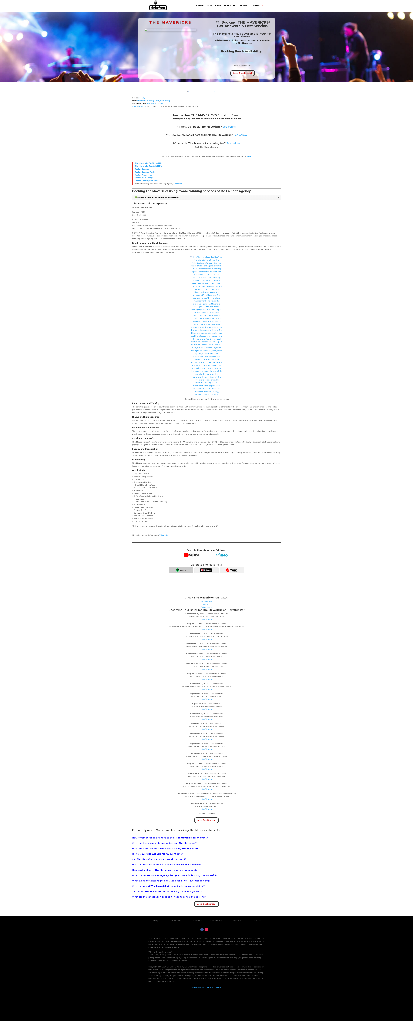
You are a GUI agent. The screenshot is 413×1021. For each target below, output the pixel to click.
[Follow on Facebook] (202, 929)
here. (248, 156)
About (218, 5)
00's (148, 103)
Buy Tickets (206, 619)
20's (157, 103)
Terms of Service (213, 987)
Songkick (207, 604)
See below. (229, 126)
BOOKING (200, 5)
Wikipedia (163, 535)
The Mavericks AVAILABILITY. (148, 166)
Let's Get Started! (242, 73)
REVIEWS (178, 184)
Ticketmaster (206, 607)
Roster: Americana (143, 175)
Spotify (183, 570)
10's (152, 103)
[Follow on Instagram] (206, 929)
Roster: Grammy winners (146, 181)
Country (141, 98)
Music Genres (230, 5)
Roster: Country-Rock (144, 172)
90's (161, 103)
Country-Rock (153, 101)
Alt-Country (165, 101)
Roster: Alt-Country (144, 178)
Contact (256, 5)
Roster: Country (142, 169)
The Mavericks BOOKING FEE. (148, 163)
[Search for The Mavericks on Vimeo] (222, 556)
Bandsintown (206, 601)
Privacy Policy (198, 987)
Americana (141, 101)
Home (209, 5)
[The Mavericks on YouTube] (191, 556)
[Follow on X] (211, 929)
